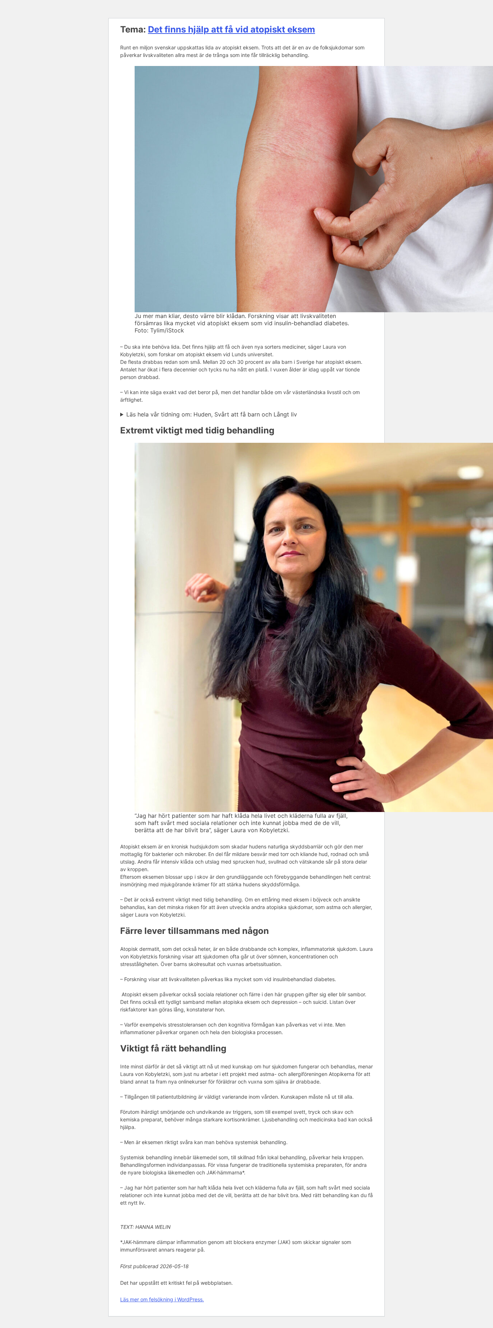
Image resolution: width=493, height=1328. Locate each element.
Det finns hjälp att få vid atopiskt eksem (231, 29)
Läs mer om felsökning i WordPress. (162, 1299)
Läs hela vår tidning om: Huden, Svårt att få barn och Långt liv (211, 414)
